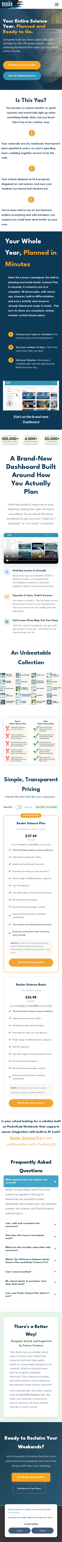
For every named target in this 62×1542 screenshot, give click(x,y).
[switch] (18, 807)
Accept (19, 1531)
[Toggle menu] (57, 4)
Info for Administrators (22, 76)
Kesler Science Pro (26, 1138)
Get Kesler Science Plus (22, 65)
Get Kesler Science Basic (31, 1103)
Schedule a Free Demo (29, 1489)
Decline (42, 1531)
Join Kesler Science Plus (31, 1477)
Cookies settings (31, 1524)
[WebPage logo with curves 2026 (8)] (16, 4)
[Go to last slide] (9, 403)
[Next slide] (52, 403)
